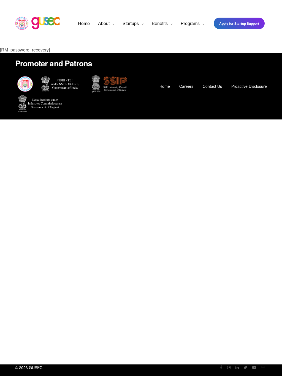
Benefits (160, 23)
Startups (131, 23)
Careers (186, 86)
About (104, 23)
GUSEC (35, 367)
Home (84, 23)
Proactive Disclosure (249, 86)
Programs (190, 23)
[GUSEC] (37, 23)
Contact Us (212, 86)
